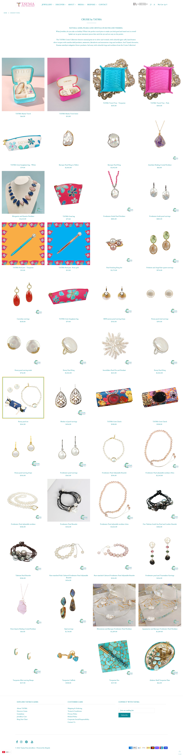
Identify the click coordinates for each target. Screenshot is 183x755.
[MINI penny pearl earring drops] (114, 295)
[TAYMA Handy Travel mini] (68, 84)
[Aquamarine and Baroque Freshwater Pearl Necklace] (159, 605)
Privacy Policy (72, 714)
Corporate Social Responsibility (78, 719)
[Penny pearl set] (23, 397)
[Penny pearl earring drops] (23, 449)
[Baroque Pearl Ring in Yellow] (68, 141)
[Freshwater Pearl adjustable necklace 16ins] (114, 500)
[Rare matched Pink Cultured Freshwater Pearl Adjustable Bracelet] (68, 551)
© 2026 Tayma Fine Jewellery (25, 748)
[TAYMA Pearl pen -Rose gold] (68, 243)
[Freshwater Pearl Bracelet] (68, 500)
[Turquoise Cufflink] (68, 656)
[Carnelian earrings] (23, 295)
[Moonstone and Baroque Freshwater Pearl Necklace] (114, 605)
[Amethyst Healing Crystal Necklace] (159, 141)
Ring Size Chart (22, 719)
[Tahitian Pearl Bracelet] (23, 551)
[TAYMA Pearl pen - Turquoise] (23, 243)
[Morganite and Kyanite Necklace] (23, 192)
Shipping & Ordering (75, 708)
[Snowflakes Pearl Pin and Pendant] (114, 346)
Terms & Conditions (75, 711)
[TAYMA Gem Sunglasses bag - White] (23, 141)
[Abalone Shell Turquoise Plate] (159, 656)
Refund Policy (72, 716)
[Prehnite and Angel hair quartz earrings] (159, 243)
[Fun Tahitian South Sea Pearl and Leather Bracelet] (159, 500)
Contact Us (71, 722)
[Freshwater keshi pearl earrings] (159, 192)
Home (5, 13)
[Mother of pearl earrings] (68, 397)
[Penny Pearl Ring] (68, 346)
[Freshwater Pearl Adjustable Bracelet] (114, 449)
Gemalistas (20, 714)
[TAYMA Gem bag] (68, 192)
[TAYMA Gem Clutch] (114, 397)
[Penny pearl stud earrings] (159, 295)
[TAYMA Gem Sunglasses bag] (68, 295)
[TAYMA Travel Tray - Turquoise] (114, 79)
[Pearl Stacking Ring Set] (114, 243)
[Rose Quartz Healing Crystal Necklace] (23, 605)
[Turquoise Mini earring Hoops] (23, 656)
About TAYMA (22, 708)
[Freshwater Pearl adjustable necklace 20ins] (159, 449)
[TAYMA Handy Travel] (23, 84)
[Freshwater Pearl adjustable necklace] (23, 500)
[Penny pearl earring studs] (23, 346)
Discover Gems (22, 711)
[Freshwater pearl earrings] (68, 449)
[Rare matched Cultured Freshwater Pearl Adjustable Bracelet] (114, 551)
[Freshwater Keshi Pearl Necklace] (114, 192)
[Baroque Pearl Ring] (114, 141)
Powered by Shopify (43, 748)
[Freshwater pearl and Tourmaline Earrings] (159, 551)
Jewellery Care (22, 716)
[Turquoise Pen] (114, 656)
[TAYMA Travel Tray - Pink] (159, 79)
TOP (179, 751)
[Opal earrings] (68, 605)
